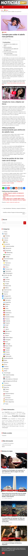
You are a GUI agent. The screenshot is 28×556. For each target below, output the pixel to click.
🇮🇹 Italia (5, 327)
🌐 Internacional (6, 298)
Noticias (9, 473)
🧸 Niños (6, 288)
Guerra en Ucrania (5, 420)
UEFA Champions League (14, 426)
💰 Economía (6, 244)
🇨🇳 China (5, 308)
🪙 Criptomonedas (8, 246)
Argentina (7, 412)
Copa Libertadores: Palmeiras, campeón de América (14, 208)
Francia (19, 418)
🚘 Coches (6, 279)
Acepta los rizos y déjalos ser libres (11, 45)
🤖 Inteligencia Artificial (10, 381)
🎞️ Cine (5, 261)
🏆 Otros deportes (8, 402)
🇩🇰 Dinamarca (7, 312)
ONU (15, 423)
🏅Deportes (5, 387)
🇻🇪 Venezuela (7, 356)
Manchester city (11, 421)
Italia (21, 420)
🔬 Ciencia (5, 238)
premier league (21, 423)
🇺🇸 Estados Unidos (8, 317)
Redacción (10, 498)
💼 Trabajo (6, 256)
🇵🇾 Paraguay (6, 339)
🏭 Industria (6, 377)
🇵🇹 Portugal (6, 344)
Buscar (24, 222)
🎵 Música (6, 265)
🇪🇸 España (6, 314)
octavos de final (8, 423)
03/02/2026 (4, 473)
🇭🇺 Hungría (6, 323)
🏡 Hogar (6, 283)
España (15, 416)
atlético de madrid (13, 412)
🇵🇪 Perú (5, 341)
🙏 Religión (5, 368)
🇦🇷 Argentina (7, 302)
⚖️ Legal (5, 277)
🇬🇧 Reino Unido (7, 346)
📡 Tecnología (6, 373)
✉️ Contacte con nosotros (8, 443)
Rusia (20, 424)
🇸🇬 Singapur (6, 348)
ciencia (20, 413)
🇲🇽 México (6, 333)
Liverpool (6, 421)
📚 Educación (7, 248)
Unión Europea (21, 426)
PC (16, 423)
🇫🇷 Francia (6, 319)
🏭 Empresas (7, 250)
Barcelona (19, 412)
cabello (7, 202)
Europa (9, 418)
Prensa (9, 39)
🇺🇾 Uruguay (6, 354)
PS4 (25, 423)
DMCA (3, 446)
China (17, 413)
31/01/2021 (4, 39)
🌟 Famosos (7, 263)
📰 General (5, 292)
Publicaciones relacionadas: (11, 54)
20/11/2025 (4, 522)
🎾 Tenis (5, 404)
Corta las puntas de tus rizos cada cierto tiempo (10, 52)
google (23, 418)
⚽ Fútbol (6, 389)
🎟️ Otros (5, 267)
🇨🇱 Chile (5, 306)
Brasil (23, 412)
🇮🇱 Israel (5, 325)
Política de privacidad (6, 445)
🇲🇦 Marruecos (7, 331)
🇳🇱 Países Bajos (8, 337)
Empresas (10, 416)
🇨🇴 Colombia (7, 310)
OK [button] (3, 553)
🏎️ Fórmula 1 (7, 397)
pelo (19, 202)
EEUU (5, 416)
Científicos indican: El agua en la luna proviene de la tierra (14, 213)
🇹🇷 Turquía (6, 350)
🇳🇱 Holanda (6, 321)
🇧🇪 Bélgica (6, 304)
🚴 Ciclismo (6, 395)
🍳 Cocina (6, 281)
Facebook (13, 418)
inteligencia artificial (16, 420)
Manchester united (18, 421)
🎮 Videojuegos (7, 273)
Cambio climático (11, 413)
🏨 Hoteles (6, 236)
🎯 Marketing (8, 252)
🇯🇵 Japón (6, 329)
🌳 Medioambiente (7, 358)
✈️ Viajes (4, 234)
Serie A (23, 424)
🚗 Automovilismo (8, 393)
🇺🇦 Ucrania (6, 352)
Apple (3, 412)
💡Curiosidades (6, 385)
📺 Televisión (7, 271)
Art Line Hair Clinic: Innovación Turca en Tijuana (14, 200)
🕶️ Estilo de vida (7, 275)
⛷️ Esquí (5, 391)
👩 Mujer (4, 32)
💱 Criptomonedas (8, 375)
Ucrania (7, 426)
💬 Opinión (5, 362)
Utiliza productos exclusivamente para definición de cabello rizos (11, 49)
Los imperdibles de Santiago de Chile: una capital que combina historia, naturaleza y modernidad (13, 520)
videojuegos (5, 427)
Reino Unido (16, 424)
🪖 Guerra (5, 294)
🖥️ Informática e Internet (10, 379)
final (16, 418)
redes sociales (10, 424)
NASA (3, 423)
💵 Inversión (6, 254)
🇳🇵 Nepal (6, 335)
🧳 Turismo (5, 383)
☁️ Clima (4, 232)
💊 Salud (4, 370)
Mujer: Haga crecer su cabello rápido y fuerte (13, 198)
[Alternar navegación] (2, 7)
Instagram (10, 420)
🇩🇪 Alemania (6, 300)
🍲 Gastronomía (6, 290)
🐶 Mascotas (7, 285)
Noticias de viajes (7, 451)
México (23, 421)
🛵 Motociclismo (8, 400)
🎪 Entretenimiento (7, 258)
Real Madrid (4, 424)
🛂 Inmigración (6, 296)
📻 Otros (4, 364)
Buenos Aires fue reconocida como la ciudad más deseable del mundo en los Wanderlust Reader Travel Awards (14, 495)
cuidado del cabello (13, 202)
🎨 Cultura (5, 240)
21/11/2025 (4, 498)
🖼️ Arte (5, 242)
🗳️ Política (5, 366)
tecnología (3, 426)
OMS (12, 423)
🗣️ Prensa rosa (7, 269)
